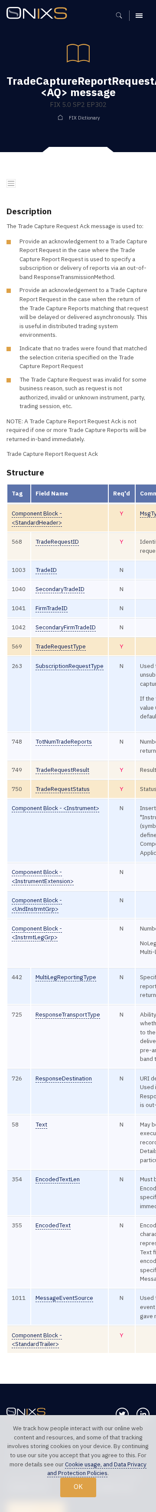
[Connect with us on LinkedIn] (143, 1414)
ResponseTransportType (68, 1014)
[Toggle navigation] (11, 183)
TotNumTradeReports (64, 741)
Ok (78, 1486)
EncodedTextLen (58, 1179)
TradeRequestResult (62, 770)
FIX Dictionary (84, 118)
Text (41, 1124)
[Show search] (122, 15)
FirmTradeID (52, 608)
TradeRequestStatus (63, 789)
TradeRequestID (57, 541)
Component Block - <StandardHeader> (37, 517)
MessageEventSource (64, 1298)
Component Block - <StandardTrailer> (37, 1339)
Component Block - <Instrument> (55, 808)
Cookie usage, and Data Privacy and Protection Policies (96, 1468)
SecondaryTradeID (60, 589)
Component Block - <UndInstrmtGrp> (37, 904)
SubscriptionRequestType (70, 666)
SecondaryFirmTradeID (66, 627)
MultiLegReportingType (66, 977)
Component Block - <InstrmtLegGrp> (37, 932)
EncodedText (53, 1225)
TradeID (46, 570)
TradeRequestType (61, 646)
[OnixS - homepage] (39, 14)
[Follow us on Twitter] (122, 1414)
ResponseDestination (64, 1078)
